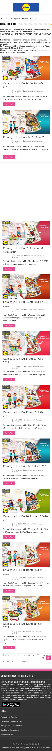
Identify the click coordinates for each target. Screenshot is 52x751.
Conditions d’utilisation (10, 730)
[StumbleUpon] (35, 744)
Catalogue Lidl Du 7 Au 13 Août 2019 (25, 137)
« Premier (5, 655)
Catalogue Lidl (30, 91)
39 (3, 662)
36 (38, 655)
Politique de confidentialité (11, 726)
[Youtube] (30, 744)
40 (8, 662)
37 (43, 658)
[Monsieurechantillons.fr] (26, 6)
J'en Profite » (9, 104)
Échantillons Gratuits (9, 717)
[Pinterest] (22, 744)
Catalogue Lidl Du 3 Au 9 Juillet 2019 (25, 466)
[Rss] (14, 744)
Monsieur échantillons (10, 747)
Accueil (5, 19)
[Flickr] (27, 744)
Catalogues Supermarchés (11, 721)
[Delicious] (33, 744)
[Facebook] (16, 744)
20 (24, 655)
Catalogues (14, 19)
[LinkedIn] (24, 744)
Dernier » (24, 662)
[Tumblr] (38, 744)
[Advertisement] (26, 192)
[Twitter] (19, 744)
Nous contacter (7, 734)
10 (18, 655)
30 (29, 655)
